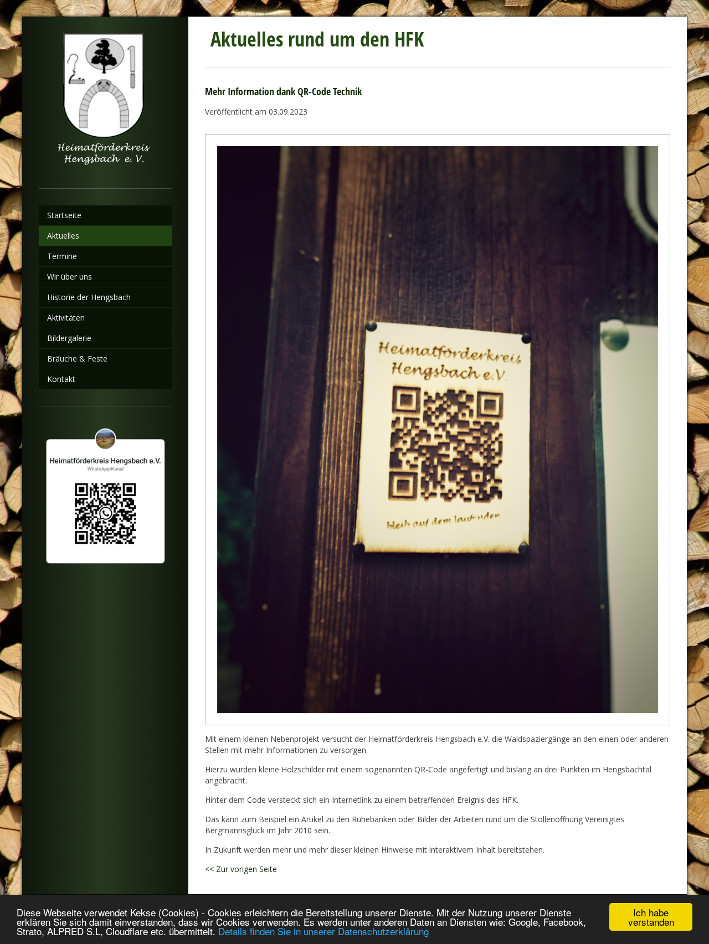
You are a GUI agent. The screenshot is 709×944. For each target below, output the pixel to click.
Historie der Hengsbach (89, 297)
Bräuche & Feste (77, 358)
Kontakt (61, 379)
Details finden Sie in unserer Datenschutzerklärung (323, 931)
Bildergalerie (69, 338)
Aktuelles (63, 235)
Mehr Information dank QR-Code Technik (283, 91)
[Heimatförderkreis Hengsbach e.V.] (105, 102)
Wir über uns (69, 276)
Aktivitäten (66, 317)
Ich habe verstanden (651, 916)
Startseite (64, 215)
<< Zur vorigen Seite (241, 869)
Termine (62, 256)
